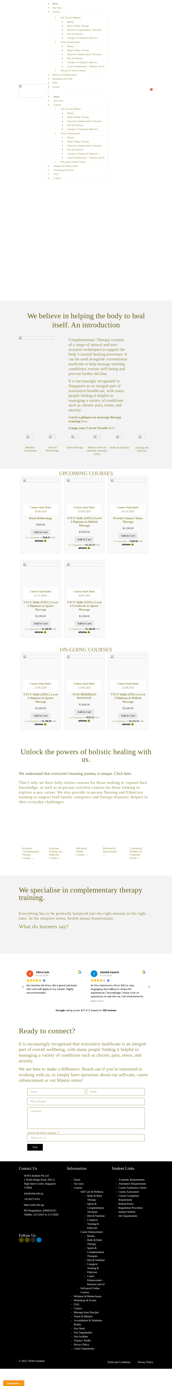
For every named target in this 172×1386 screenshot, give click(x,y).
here (112, 428)
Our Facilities (81, 1336)
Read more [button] (97, 1001)
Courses (56, 12)
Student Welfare (126, 1211)
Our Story (57, 8)
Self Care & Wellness (70, 17)
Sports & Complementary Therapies (84, 30)
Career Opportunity (84, 1348)
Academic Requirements (131, 1179)
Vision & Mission (83, 1316)
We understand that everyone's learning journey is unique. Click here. (75, 773)
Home (55, 4)
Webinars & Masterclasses (64, 75)
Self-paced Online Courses (72, 70)
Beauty (70, 22)
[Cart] (150, 90)
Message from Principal (86, 1312)
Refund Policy (126, 1203)
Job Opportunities (127, 1215)
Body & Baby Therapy (78, 26)
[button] (76, 91)
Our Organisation (83, 1332)
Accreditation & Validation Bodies (88, 1322)
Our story (79, 1183)
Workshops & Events (62, 79)
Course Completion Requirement (128, 1197)
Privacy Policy (81, 1344)
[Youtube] (27, 1239)
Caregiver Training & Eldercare (82, 38)
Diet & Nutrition (75, 34)
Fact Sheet (79, 1328)
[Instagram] (33, 1239)
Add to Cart (41, 532)
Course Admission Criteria (132, 1187)
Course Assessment (128, 1191)
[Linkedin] (38, 1239)
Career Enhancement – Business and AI (85, 66)
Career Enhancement (70, 42)
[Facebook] (21, 1239)
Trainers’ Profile (82, 1340)
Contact (56, 87)
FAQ (54, 83)
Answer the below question (42, 1133)
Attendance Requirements (132, 1183)
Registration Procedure (130, 1207)
